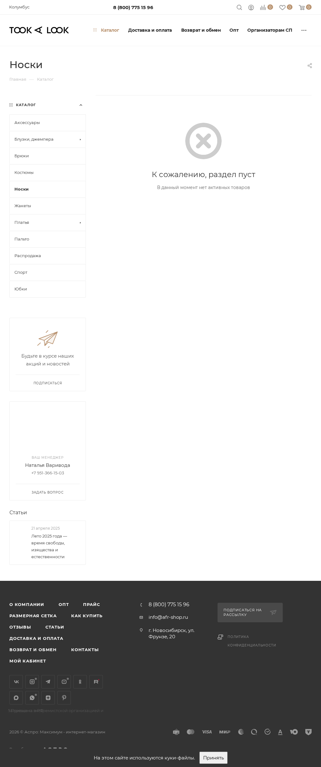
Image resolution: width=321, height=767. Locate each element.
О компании (26, 604)
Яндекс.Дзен (48, 698)
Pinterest (64, 698)
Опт (64, 604)
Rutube (96, 682)
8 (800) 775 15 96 (133, 7)
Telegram (48, 682)
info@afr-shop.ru (168, 617)
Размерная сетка (33, 615)
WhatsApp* (32, 698)
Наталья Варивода (47, 465)
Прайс (91, 604)
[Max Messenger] (16, 698)
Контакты (84, 649)
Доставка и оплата (36, 638)
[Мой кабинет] (251, 8)
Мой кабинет (27, 660)
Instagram (32, 682)
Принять (213, 758)
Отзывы (20, 626)
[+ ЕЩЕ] (304, 30)
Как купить (87, 615)
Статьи (18, 513)
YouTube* (64, 682)
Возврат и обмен (33, 649)
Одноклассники (80, 682)
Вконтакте (16, 682)
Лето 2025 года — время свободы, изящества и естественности (49, 546)
